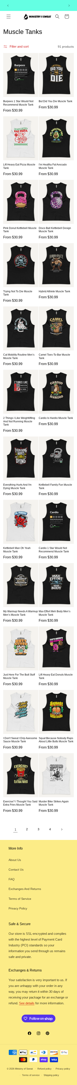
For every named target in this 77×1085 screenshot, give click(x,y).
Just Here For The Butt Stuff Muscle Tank (19, 676)
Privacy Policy (18, 908)
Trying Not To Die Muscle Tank (17, 293)
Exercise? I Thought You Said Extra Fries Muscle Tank (20, 803)
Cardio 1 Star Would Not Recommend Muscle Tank (54, 550)
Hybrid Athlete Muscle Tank (54, 291)
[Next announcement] (69, 5)
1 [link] (15, 829)
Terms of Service (20, 898)
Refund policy (44, 1068)
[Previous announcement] (8, 5)
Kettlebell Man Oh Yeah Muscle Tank (17, 550)
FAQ (12, 879)
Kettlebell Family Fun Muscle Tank (55, 486)
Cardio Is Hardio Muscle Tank (56, 418)
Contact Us (16, 869)
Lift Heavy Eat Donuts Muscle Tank (56, 676)
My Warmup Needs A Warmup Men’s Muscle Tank (20, 613)
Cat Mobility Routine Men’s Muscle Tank (18, 356)
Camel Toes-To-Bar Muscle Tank (54, 356)
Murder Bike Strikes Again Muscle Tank (54, 803)
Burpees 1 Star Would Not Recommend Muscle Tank (18, 103)
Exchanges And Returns (25, 889)
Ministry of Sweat (24, 1068)
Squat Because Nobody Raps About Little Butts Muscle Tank (56, 740)
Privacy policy (63, 1068)
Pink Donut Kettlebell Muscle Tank (20, 230)
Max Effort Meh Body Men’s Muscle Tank (54, 613)
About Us (15, 860)
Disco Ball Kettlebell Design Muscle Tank (55, 230)
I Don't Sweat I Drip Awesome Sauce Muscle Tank (20, 740)
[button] (8, 16)
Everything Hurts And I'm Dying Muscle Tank (17, 486)
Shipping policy (51, 1075)
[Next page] (61, 829)
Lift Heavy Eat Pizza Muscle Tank (19, 166)
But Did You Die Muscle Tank (55, 101)
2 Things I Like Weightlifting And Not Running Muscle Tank (19, 421)
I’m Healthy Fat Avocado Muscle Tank (53, 166)
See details (26, 1003)
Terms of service (31, 1075)
